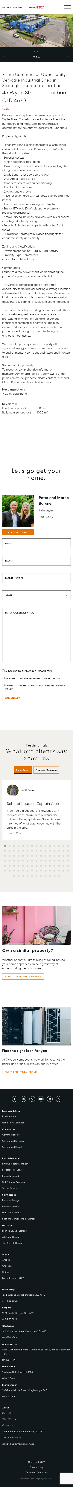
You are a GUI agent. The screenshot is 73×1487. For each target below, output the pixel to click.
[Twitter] (58, 1099)
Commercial (8, 1129)
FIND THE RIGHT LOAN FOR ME (21, 1072)
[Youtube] (41, 1099)
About (5, 1407)
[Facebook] (14, 1099)
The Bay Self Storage (12, 1243)
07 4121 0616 (8, 1378)
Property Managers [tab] (46, 770)
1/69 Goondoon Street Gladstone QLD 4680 (24, 1331)
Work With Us (9, 1419)
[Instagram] (23, 1099)
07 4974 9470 (9, 1360)
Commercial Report (12, 1146)
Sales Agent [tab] (23, 770)
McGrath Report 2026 (13, 1278)
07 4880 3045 (9, 1337)
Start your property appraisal (23, 976)
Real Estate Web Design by (36, 1478)
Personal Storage (10, 1200)
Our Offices (8, 1413)
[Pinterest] (32, 1099)
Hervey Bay (8, 1366)
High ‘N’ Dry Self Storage (14, 1230)
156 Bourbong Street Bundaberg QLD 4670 (23, 1294)
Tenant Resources (11, 1188)
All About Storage (11, 1237)
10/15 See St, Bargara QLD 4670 (18, 1313)
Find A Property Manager (15, 1163)
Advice (6, 1254)
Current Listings (18, 532)
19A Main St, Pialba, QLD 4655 (17, 1372)
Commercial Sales (11, 1134)
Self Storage (9, 1194)
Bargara (6, 1307)
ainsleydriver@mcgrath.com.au (18, 1443)
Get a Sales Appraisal (13, 1122)
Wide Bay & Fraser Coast (12, 7)
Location (7, 1225)
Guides (5, 1272)
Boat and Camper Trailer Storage (19, 1218)
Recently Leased (10, 1176)
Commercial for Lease (13, 1140)
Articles (6, 1259)
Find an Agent (9, 1116)
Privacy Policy (36, 1467)
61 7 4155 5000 (10, 1300)
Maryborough (9, 1384)
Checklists (7, 1265)
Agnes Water (9, 1344)
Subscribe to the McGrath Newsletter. (28, 671)
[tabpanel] (36, 829)
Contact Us (7, 1425)
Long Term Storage (11, 1212)
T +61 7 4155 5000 (11, 1437)
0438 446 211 (47, 517)
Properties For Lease (12, 1169)
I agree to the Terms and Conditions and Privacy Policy (35, 687)
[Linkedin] (50, 1099)
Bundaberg (8, 1289)
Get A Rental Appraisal (13, 1182)
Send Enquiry (12, 697)
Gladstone (8, 1325)
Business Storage (10, 1206)
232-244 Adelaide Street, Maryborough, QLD (24, 1390)
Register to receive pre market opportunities (32, 678)
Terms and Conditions (36, 1472)
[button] (5, 846)
